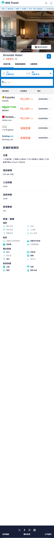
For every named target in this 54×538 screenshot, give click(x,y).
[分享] (49, 56)
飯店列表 (10, 8)
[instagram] (30, 530)
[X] (19, 530)
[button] (3, 49)
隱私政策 (27, 534)
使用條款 (6, 534)
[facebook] (24, 530)
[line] (35, 530)
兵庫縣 (24, 8)
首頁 (3, 8)
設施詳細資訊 (20, 64)
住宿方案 (6, 64)
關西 (17, 8)
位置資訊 (33, 64)
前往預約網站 (43, 99)
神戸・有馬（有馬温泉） (36, 8)
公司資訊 (48, 534)
